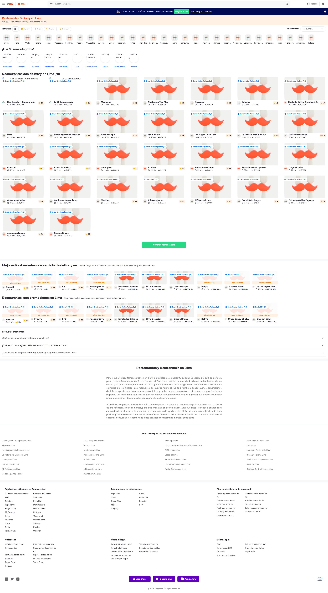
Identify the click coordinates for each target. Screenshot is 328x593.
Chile (113, 497)
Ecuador (143, 501)
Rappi (6, 22)
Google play (166, 579)
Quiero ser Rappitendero (122, 551)
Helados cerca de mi (254, 500)
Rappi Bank (250, 551)
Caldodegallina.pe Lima (12, 474)
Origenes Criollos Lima (94, 464)
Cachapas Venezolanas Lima (177, 464)
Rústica (36, 527)
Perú (141, 505)
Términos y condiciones (201, 11)
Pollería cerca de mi (226, 500)
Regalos (8, 566)
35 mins (51, 29)
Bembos (9, 501)
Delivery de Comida (225, 512)
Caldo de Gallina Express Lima (260, 469)
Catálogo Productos (14, 544)
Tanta (7, 527)
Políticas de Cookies (226, 555)
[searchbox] (168, 4)
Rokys (7, 516)
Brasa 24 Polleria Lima (256, 455)
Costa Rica (116, 501)
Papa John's (10, 505)
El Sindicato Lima (172, 450)
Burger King (10, 508)
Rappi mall (9, 558)
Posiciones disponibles (149, 548)
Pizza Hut (37, 501)
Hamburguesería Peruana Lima (15, 450)
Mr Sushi (37, 512)
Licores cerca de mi (42, 558)
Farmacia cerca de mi (15, 555)
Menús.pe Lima (171, 440)
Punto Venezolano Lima (94, 455)
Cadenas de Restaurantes (16, 494)
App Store (141, 579)
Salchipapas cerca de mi (256, 508)
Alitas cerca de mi (225, 515)
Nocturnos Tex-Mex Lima (258, 440)
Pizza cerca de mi (225, 504)
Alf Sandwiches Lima (93, 469)
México (114, 505)
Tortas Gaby (10, 531)
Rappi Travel (10, 562)
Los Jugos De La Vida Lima (258, 450)
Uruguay (114, 508)
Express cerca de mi (42, 555)
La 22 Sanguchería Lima (94, 440)
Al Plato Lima (89, 459)
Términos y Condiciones (255, 544)
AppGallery (190, 579)
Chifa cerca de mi (253, 512)
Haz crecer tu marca (148, 551)
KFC (7, 497)
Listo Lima (251, 445)
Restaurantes (11, 548)
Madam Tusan (39, 520)
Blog (219, 544)
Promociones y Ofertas (43, 544)
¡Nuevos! (65, 29)
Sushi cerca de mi (253, 504)
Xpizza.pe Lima (8, 445)
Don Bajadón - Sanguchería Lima (16, 440)
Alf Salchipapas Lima (11, 469)
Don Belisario (39, 505)
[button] (23, 4)
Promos (26, 29)
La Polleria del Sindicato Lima (15, 455)
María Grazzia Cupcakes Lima (260, 459)
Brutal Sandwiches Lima (175, 459)
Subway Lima (89, 445)
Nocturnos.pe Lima (92, 450)
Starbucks (37, 497)
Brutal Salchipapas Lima (175, 469)
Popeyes (9, 520)
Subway (36, 523)
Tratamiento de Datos (254, 548)
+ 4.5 (39, 29)
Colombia (143, 497)
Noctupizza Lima (9, 459)
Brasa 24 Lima (171, 455)
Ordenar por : (293, 29)
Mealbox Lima (253, 464)
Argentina (115, 494)
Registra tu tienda (119, 548)
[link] (23, 91)
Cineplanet (38, 516)
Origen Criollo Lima (10, 464)
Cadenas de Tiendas (42, 494)
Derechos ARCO (224, 548)
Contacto (221, 551)
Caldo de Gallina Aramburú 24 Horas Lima (183, 445)
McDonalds (10, 512)
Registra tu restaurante (121, 544)
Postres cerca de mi (226, 508)
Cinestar (37, 531)
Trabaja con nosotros (148, 544)
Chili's (7, 523)
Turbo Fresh (38, 562)
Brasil (141, 494)
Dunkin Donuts (39, 508)
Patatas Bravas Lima (92, 474)
